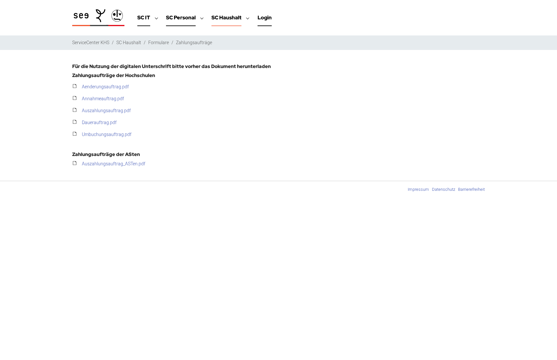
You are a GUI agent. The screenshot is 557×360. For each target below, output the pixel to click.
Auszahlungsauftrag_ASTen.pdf (113, 164)
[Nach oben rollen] (544, 347)
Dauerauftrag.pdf (99, 122)
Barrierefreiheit (471, 189)
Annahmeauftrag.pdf (103, 99)
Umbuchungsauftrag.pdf (107, 134)
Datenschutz (443, 189)
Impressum (418, 189)
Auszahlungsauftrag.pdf (106, 110)
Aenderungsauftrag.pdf (105, 87)
